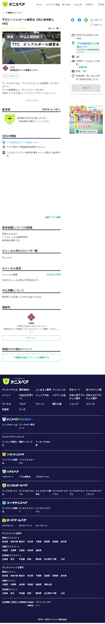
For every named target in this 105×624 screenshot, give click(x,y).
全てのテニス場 (93, 389)
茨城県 (55, 541)
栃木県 (64, 541)
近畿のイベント (9, 580)
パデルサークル (42, 477)
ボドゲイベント (25, 525)
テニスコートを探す (12, 533)
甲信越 (22, 559)
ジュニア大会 (42, 395)
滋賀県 (38, 550)
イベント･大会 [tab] (53, 4)
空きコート (74, 389)
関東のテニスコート (10, 538)
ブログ (22, 404)
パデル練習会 (24, 477)
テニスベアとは (10, 389)
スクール (90, 404)
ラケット (40, 404)
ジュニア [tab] (78, 4)
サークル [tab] (66, 4)
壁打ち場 (56, 404)
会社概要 (6, 602)
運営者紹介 (24, 389)
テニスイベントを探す (13, 567)
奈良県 (30, 550)
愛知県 (38, 559)
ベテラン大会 (59, 395)
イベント (6, 395)
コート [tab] (39, 4)
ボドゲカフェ (8, 525)
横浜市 (22, 541)
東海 (29, 559)
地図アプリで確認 (53, 217)
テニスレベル (59, 389)
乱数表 (5, 409)
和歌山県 (48, 584)
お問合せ (14, 602)
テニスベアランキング (13, 436)
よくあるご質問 (43, 389)
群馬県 (47, 541)
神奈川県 (14, 541)
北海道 (5, 559)
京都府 (22, 550)
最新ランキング (25, 442)
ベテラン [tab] (89, 4)
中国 (54, 559)
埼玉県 (30, 541)
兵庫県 (13, 550)
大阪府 (5, 550)
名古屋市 (48, 559)
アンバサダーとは (10, 425)
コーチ (22, 409)
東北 (12, 559)
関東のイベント (9, 572)
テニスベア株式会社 (58, 619)
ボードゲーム (41, 525)
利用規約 (23, 602)
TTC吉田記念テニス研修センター (23, 142)
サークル (6, 404)
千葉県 (38, 541)
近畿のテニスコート (10, 546)
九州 (63, 559)
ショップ (73, 404)
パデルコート (8, 477)
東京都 (5, 541)
